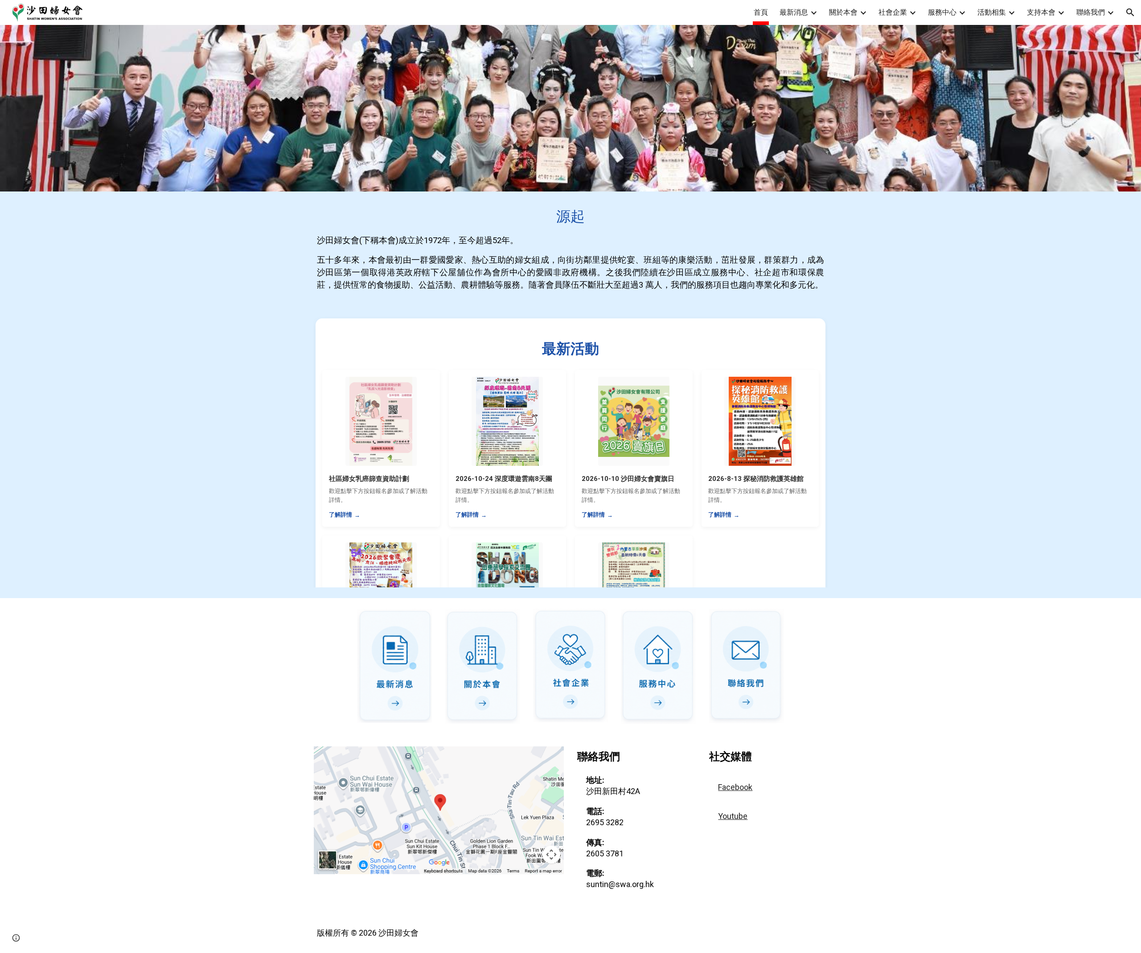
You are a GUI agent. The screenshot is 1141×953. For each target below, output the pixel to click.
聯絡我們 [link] (1090, 12)
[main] (570, 248)
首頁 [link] (761, 12)
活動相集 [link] (991, 12)
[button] (1130, 12)
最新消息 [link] (794, 12)
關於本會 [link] (843, 12)
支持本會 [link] (1041, 12)
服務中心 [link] (942, 12)
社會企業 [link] (892, 12)
